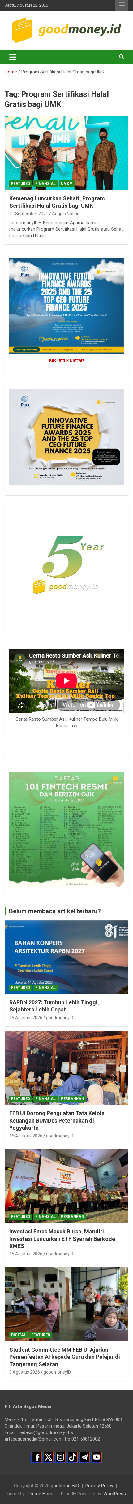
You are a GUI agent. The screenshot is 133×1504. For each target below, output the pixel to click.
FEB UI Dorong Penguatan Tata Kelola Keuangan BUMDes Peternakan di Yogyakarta (57, 1120)
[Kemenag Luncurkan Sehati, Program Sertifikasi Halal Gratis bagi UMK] (66, 153)
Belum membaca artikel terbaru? (55, 911)
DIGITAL (18, 1335)
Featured (20, 183)
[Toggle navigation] (13, 57)
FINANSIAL (45, 183)
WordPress (114, 1494)
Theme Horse (41, 1494)
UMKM (67, 183)
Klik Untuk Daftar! (66, 360)
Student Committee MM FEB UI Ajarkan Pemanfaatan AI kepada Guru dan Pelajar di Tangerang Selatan (64, 1356)
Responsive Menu (121, 5)
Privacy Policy (99, 1486)
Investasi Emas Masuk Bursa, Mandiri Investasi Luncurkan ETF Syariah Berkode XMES (62, 1238)
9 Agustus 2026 (24, 1372)
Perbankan (72, 1099)
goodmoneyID (59, 1017)
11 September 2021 (28, 213)
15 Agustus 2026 (25, 1017)
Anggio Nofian (65, 213)
